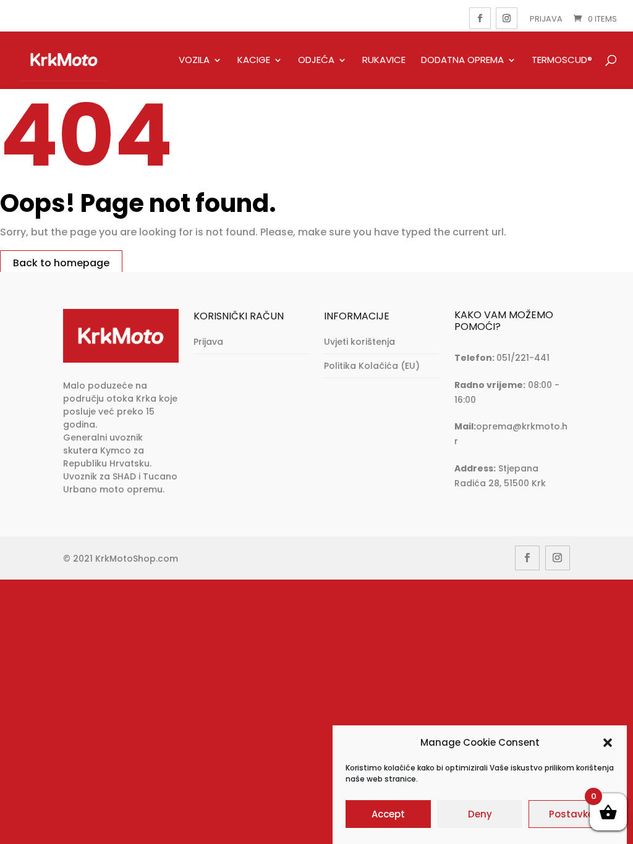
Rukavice (384, 60)
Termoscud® (562, 60)
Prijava (546, 19)
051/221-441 (523, 358)
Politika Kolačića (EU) (372, 366)
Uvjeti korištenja (359, 341)
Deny (480, 814)
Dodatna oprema (462, 60)
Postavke (571, 814)
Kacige (253, 60)
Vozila (194, 60)
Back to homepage (61, 263)
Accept (388, 814)
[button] (607, 742)
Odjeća (316, 60)
